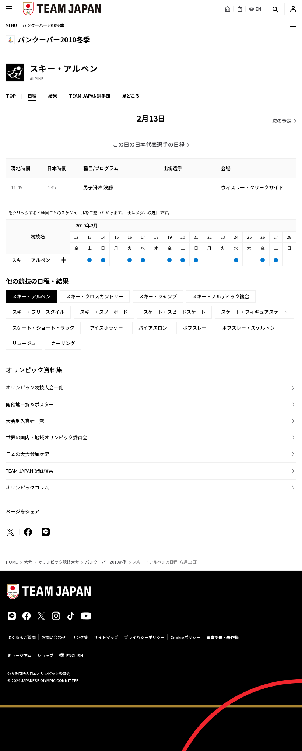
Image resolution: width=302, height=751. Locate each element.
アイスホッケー (106, 327)
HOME (12, 562)
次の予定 (281, 120)
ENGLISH (74, 655)
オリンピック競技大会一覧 (34, 387)
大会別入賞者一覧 (25, 420)
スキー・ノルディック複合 (220, 296)
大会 (28, 562)
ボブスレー (195, 327)
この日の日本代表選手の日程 (149, 144)
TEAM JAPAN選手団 (89, 95)
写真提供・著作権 (222, 637)
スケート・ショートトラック (43, 327)
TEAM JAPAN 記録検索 (29, 470)
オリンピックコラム (27, 487)
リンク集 (80, 637)
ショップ (45, 655)
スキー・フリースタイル (38, 311)
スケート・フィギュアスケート (254, 311)
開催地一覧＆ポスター (30, 404)
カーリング (63, 343)
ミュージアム (19, 655)
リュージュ (24, 343)
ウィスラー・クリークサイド (252, 187)
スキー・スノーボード (104, 311)
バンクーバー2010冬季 (106, 562)
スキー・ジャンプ (158, 296)
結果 (52, 95)
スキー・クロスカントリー (94, 296)
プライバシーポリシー (144, 637)
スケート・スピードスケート (174, 311)
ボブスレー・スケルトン (248, 327)
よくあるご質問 (21, 637)
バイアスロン (152, 327)
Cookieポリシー (185, 637)
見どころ (131, 95)
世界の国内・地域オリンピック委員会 (46, 437)
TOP (11, 95)
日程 (32, 95)
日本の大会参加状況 (27, 453)
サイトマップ (106, 637)
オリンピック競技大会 (58, 562)
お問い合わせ (54, 637)
